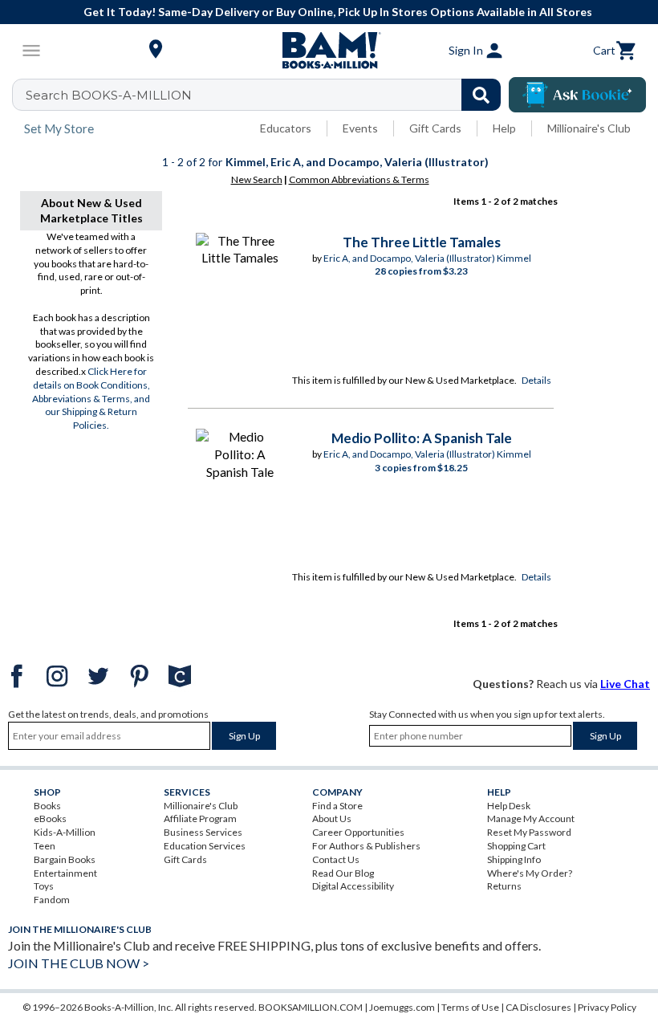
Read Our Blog (343, 873)
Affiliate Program (200, 818)
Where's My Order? (529, 873)
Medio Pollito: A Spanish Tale (421, 438)
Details (536, 380)
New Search (256, 179)
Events (360, 128)
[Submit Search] (481, 95)
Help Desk (508, 806)
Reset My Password (529, 832)
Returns (504, 886)
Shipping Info (514, 859)
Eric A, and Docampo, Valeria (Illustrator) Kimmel (427, 258)
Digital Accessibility (353, 886)
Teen (44, 846)
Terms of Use (470, 1007)
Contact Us (335, 859)
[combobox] (267, 94)
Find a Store (337, 806)
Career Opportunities (358, 832)
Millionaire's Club (589, 128)
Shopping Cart (516, 846)
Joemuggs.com (402, 1007)
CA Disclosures (538, 1007)
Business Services (203, 832)
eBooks (50, 818)
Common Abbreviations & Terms (359, 179)
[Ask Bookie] (577, 94)
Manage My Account (531, 818)
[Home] (329, 50)
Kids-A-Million (64, 832)
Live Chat (625, 683)
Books (47, 806)
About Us (331, 818)
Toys (44, 886)
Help (504, 128)
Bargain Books (64, 859)
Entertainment (65, 873)
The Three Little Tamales (422, 242)
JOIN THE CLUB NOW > (78, 963)
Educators (285, 128)
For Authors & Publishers (366, 846)
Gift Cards (435, 128)
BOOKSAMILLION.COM (310, 1007)
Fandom (52, 900)
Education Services (205, 846)
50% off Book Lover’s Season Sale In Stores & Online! (509, 11)
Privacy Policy (607, 1007)
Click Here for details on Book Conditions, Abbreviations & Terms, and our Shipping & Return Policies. (91, 398)
